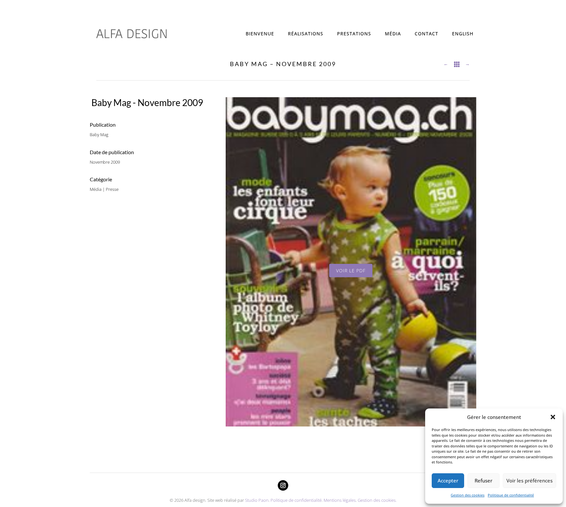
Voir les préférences (529, 480)
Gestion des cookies (467, 495)
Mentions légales (340, 500)
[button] (553, 417)
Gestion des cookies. (377, 500)
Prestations (354, 33)
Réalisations (305, 33)
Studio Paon (257, 500)
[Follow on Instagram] (283, 485)
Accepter (448, 480)
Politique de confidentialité (511, 495)
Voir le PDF (351, 270)
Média (393, 33)
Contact (426, 33)
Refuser (483, 480)
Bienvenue (260, 33)
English (462, 33)
